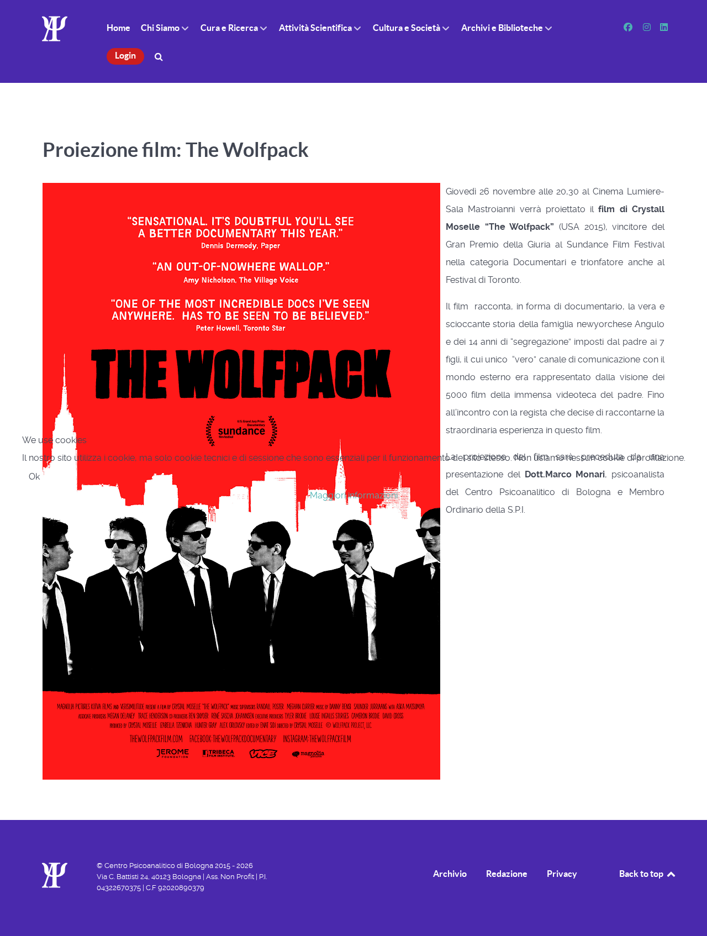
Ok (34, 476)
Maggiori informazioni (354, 495)
